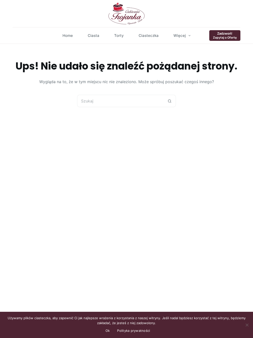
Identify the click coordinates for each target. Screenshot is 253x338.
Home (68, 35)
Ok (107, 331)
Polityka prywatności (133, 331)
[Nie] (246, 324)
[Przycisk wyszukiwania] (170, 101)
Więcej (179, 35)
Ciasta (93, 35)
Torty (119, 35)
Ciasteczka (149, 35)
